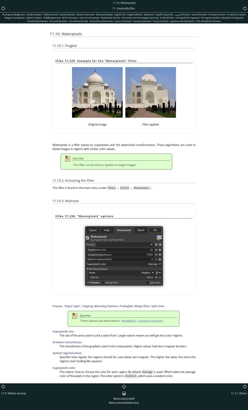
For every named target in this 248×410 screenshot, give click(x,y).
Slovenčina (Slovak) (78, 21)
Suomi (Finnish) (199, 14)
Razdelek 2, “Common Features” (143, 321)
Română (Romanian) (37, 21)
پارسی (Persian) (182, 14)
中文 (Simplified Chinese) (208, 21)
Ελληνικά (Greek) (104, 14)
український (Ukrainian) (182, 21)
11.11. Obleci (239, 393)
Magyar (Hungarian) (15, 17)
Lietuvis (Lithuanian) (89, 17)
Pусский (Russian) (58, 21)
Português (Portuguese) (187, 17)
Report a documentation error (124, 402)
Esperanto (149, 14)
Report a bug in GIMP (124, 398)
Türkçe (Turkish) (161, 21)
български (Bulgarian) (13, 14)
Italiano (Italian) (34, 17)
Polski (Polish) (167, 17)
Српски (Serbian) (122, 21)
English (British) (135, 14)
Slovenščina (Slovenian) (101, 21)
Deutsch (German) (85, 14)
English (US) (120, 14)
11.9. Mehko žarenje (13, 393)
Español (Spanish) (164, 14)
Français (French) (216, 14)
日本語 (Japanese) (52, 17)
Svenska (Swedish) (142, 21)
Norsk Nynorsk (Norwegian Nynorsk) (140, 17)
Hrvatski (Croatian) (236, 14)
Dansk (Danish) (67, 14)
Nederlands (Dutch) (110, 17)
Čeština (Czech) (50, 14)
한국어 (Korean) (70, 17)
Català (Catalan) (34, 14)
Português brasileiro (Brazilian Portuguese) (222, 17)
